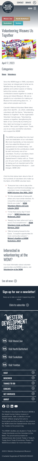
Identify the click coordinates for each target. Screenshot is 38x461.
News (4, 74)
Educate (7, 388)
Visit (5, 372)
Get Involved (9, 394)
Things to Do (9, 383)
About (6, 399)
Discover (7, 378)
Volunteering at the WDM (13, 269)
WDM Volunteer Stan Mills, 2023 (20, 192)
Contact (20, 2)
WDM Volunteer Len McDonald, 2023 (19, 215)
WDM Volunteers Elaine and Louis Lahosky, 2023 (18, 205)
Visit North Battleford (18, 349)
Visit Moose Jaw (15, 341)
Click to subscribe (17, 304)
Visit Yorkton (14, 365)
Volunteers (12, 74)
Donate (28, 2)
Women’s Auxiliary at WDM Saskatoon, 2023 (18, 239)
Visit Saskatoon (15, 357)
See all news (7, 280)
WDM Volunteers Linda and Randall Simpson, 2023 (20, 225)
